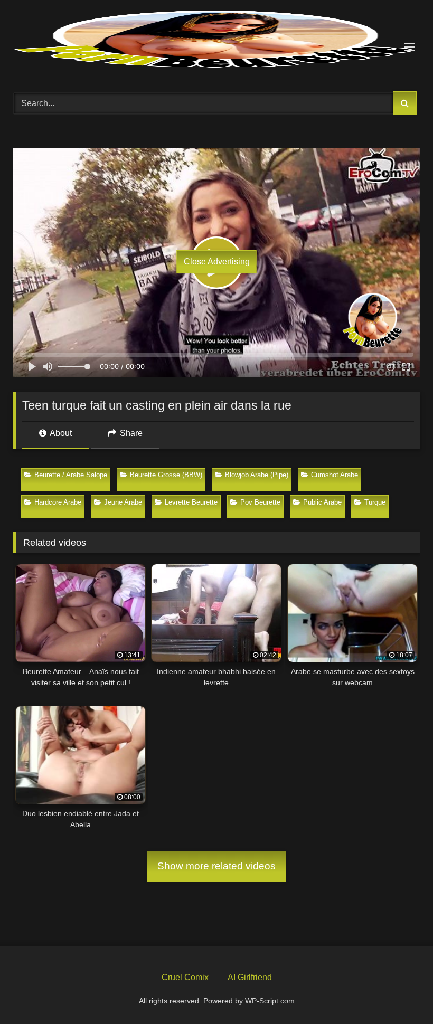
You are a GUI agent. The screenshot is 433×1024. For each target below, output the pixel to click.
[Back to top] (400, 991)
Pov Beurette (260, 502)
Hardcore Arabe (57, 502)
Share (130, 433)
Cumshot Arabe (334, 475)
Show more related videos (216, 865)
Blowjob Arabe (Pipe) (256, 475)
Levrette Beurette (191, 502)
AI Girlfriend (250, 977)
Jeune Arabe (123, 502)
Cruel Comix (185, 977)
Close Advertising (217, 261)
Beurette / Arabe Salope (70, 475)
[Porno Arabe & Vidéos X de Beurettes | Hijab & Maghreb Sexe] (216, 40)
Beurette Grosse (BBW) (166, 475)
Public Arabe (322, 502)
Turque (374, 502)
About (60, 433)
